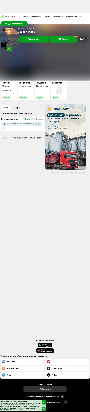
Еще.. (82, 17)
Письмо (69, 38)
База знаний (36, 17)
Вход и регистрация (14, 24)
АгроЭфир (16, 108)
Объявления (58, 17)
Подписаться (33, 39)
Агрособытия (71, 17)
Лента (25, 17)
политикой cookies (14, 410)
